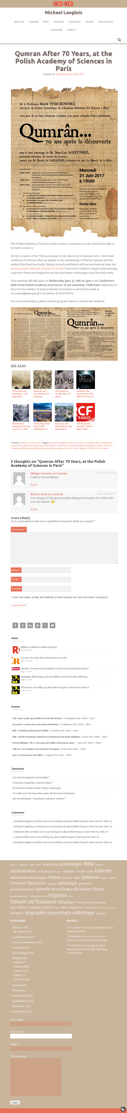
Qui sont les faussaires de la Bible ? (31, 777)
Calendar (58, 22)
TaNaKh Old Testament (98, 448)
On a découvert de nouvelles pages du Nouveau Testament (44, 793)
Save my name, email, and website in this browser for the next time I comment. (60, 597)
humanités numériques (84, 445)
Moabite (104, 878)
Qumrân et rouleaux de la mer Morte (62, 448)
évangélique (101, 913)
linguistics (76, 907)
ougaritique (52, 884)
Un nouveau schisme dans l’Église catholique (37, 788)
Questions (56, 30)
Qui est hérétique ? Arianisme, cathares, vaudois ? (39, 798)
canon (99, 864)
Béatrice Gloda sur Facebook (47, 494)
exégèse (69, 871)
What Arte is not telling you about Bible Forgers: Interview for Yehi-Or (55, 687)
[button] (123, 1109)
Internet (19, 966)
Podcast (17, 985)
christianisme (106, 443)
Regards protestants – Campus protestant (28, 896)
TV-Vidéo (19, 979)
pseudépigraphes (37, 448)
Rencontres (36, 443)
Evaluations (19, 947)
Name (16, 570)
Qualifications (20, 1000)
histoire (69, 445)
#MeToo (14, 865)
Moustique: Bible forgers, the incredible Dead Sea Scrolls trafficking (54, 676)
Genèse (81, 871)
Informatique (20, 952)
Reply (34, 484)
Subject (14, 1044)
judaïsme (99, 445)
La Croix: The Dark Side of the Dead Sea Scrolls (44, 658)
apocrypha (54, 443)
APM (32, 865)
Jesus (64, 907)
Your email (16, 1031)
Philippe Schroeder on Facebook (49, 473)
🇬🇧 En (58, 3)
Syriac (70, 896)
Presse (18, 970)
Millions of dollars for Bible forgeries (39, 647)
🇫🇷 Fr (68, 3)
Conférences (24, 443)
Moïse (113, 878)
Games (18, 962)
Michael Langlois (63, 12)
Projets (16, 990)
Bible (97, 443)
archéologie (89, 443)
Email (16, 579)
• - (54, 718)
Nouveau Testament (28, 883)
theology (66, 902)
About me (19, 22)
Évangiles (17, 913)
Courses (89, 22)
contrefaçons (16, 445)
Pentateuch (104, 908)
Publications (19, 995)
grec (56, 445)
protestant (85, 883)
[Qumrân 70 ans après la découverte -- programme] (64, 333)
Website (16, 588)
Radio (17, 975)
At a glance (20, 931)
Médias (16, 958)
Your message (18, 1056)
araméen (79, 443)
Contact (71, 30)
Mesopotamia (91, 907)
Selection (17, 927)
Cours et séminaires (24, 942)
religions (83, 448)
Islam (76, 878)
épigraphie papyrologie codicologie (38, 445)
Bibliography (106, 22)
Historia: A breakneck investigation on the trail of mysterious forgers (55, 668)
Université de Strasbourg (91, 902)
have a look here (97, 940)
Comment (19, 529)
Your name (16, 1019)
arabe (38, 865)
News (46, 22)
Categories (74, 22)
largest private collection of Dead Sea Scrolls (37, 268)
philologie (25, 448)
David (59, 872)
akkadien (23, 865)
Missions (33, 22)
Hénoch (67, 877)
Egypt (56, 908)
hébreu (62, 445)
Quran (112, 908)
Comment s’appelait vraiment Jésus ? (33, 782)
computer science (67, 443)
